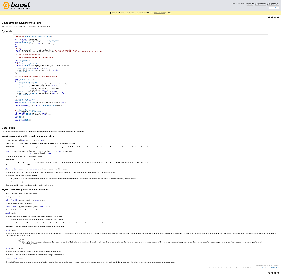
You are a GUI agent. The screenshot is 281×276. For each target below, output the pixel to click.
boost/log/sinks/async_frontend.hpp (38, 36)
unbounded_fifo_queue (50, 41)
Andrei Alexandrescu (260, 4)
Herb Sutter (250, 4)
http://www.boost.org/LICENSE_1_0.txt (269, 267)
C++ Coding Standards (273, 4)
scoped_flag (24, 61)
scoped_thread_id (26, 79)
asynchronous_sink (25, 42)
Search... (274, 8)
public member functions (26, 110)
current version (159, 13)
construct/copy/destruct (28, 64)
